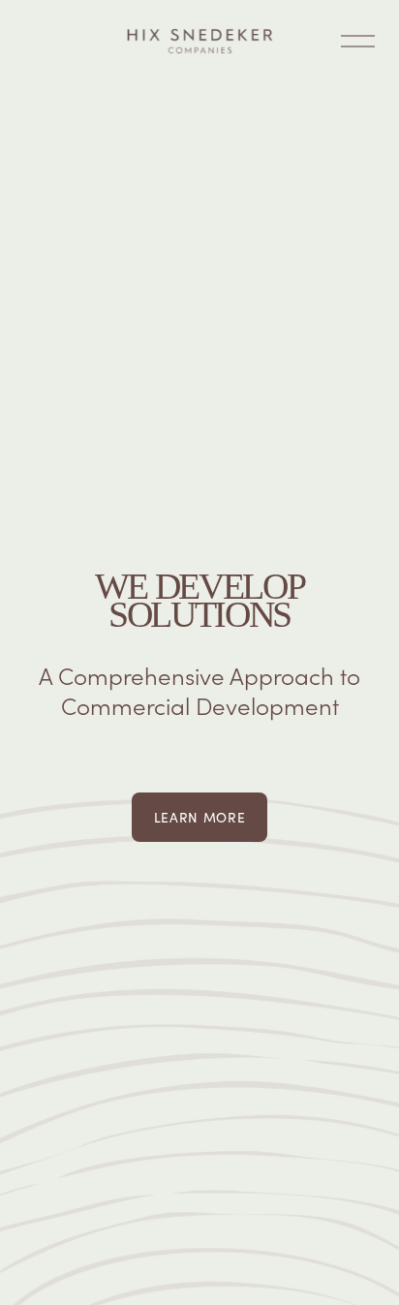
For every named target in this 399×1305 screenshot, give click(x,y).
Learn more (200, 817)
